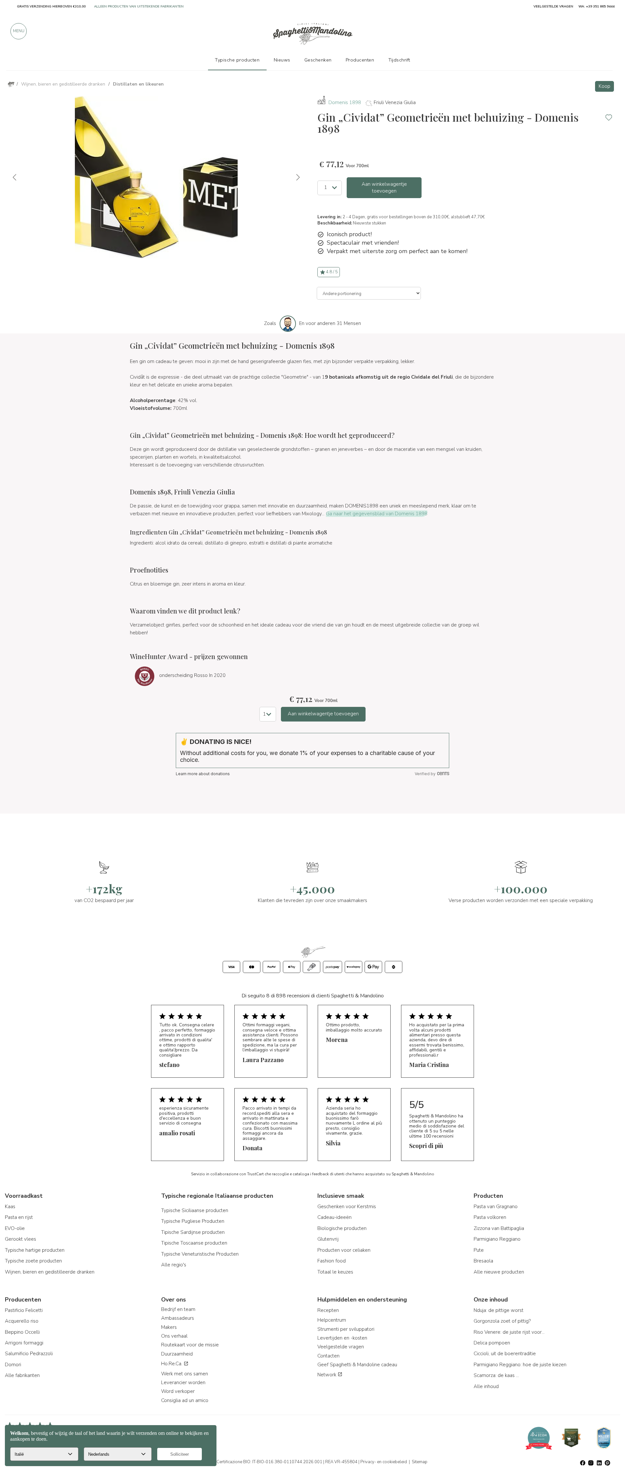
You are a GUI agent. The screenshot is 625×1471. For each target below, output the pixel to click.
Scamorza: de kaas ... (496, 1375)
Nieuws (282, 60)
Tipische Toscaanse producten (194, 1243)
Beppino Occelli (22, 1332)
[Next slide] (297, 177)
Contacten (328, 1356)
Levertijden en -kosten (342, 1338)
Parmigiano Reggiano (497, 1239)
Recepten (328, 1310)
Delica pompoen (492, 1343)
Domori (13, 1364)
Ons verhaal (174, 1336)
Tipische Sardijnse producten (193, 1232)
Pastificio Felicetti (24, 1310)
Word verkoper (178, 1391)
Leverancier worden (183, 1382)
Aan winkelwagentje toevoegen (384, 187)
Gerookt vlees (20, 1239)
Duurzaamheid (177, 1354)
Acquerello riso (21, 1321)
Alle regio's (173, 1265)
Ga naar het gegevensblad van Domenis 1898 (376, 513)
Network (327, 1374)
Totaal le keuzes (335, 1272)
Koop (604, 86)
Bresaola (483, 1261)
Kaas (10, 1206)
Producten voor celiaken (343, 1250)
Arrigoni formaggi (24, 1343)
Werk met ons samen (184, 1373)
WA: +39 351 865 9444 (596, 6)
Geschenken (318, 60)
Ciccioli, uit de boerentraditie (505, 1353)
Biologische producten (342, 1228)
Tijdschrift (399, 60)
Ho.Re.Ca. (172, 1363)
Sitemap (419, 1462)
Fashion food (331, 1261)
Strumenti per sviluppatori (345, 1329)
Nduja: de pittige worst (498, 1310)
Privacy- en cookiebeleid (383, 1462)
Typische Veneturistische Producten (200, 1254)
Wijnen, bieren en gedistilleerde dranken (49, 1272)
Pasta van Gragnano (496, 1206)
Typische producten (237, 60)
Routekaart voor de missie (190, 1345)
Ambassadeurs (177, 1318)
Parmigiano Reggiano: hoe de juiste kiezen (520, 1364)
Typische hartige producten (34, 1250)
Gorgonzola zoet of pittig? (502, 1321)
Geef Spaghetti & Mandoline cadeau (357, 1364)
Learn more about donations (203, 773)
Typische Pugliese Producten (192, 1221)
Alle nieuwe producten (499, 1272)
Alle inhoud (486, 1386)
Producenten (360, 60)
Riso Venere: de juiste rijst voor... (509, 1332)
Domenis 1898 (344, 102)
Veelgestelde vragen (340, 1346)
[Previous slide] (15, 177)
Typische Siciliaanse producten (194, 1210)
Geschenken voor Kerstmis (346, 1206)
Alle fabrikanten (22, 1375)
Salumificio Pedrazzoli (29, 1353)
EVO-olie (15, 1228)
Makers (169, 1327)
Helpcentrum (331, 1320)
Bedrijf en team (178, 1309)
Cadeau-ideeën (334, 1217)
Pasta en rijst (19, 1217)
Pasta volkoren (490, 1217)
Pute (479, 1250)
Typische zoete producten (33, 1261)
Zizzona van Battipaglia (499, 1228)
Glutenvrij (328, 1239)
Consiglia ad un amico (184, 1400)
